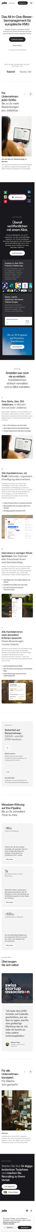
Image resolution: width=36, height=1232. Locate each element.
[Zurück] (24, 94)
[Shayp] (10, 71)
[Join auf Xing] (31, 1210)
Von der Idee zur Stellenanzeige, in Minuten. (14, 160)
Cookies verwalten (8, 1223)
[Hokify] (29, 285)
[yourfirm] (8, 285)
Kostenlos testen (17, 253)
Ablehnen (10, 1227)
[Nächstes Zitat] (27, 997)
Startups (5, 1133)
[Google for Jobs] (15, 285)
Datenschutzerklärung (9, 1222)
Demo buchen (17, 45)
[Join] (4, 3)
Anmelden (12, 3)
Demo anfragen (13, 1192)
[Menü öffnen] (31, 3)
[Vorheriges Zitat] (21, 997)
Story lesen (9, 859)
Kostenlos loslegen (17, 39)
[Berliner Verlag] (23, 71)
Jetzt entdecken (17, 347)
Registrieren (22, 3)
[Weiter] (30, 94)
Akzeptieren (24, 1227)
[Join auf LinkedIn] (27, 1210)
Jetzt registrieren (9, 1186)
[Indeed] (22, 285)
